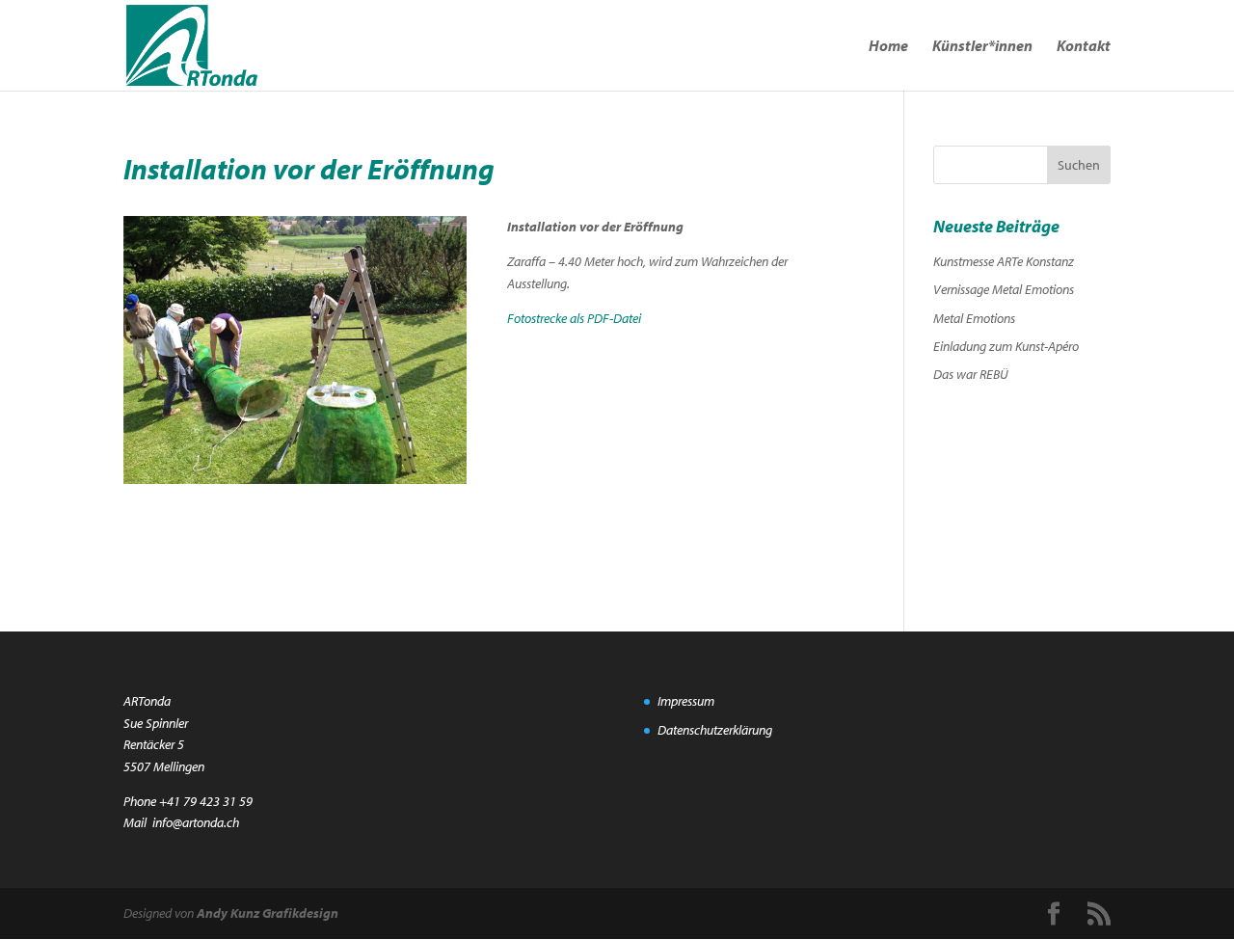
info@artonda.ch (195, 822)
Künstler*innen (982, 47)
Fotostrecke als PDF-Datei (574, 318)
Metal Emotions (974, 318)
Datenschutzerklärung (714, 730)
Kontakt (1084, 47)
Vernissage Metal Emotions (1003, 289)
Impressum (685, 701)
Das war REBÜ (970, 374)
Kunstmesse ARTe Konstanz (1003, 261)
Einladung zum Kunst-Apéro (1006, 346)
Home (888, 47)
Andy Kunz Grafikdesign (267, 913)
